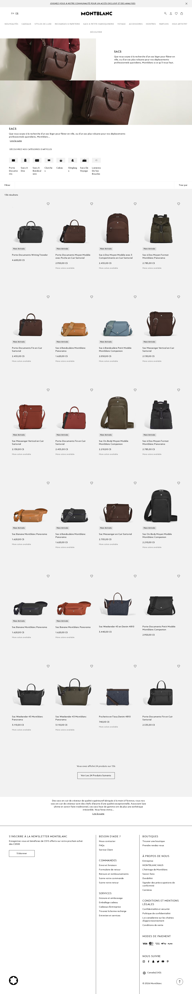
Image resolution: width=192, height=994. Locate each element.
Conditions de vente (152, 925)
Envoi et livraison (108, 865)
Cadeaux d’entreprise (110, 907)
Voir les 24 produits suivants (96, 776)
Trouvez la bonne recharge (112, 911)
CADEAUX (26, 24)
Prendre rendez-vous (153, 845)
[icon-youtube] (163, 961)
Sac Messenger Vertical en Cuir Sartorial (158, 349)
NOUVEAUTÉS (11, 24)
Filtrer (7, 185)
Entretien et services (109, 916)
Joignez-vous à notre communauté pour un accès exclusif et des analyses (92, 4)
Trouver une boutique (153, 841)
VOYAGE (121, 24)
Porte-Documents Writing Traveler (30, 255)
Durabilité (147, 878)
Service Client (106, 850)
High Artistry (179, 24)
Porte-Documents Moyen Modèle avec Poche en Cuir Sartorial (73, 256)
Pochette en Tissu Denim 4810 (115, 717)
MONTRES (151, 24)
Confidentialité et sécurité (156, 909)
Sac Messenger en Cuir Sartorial (115, 534)
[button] (171, 13)
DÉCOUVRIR (96, 32)
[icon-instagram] (143, 961)
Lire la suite (16, 141)
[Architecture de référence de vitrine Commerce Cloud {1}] (97, 13)
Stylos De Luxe (43, 24)
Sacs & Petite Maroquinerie (98, 24)
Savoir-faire (148, 874)
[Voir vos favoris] (176, 14)
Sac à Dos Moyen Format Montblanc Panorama (155, 256)
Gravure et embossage (111, 898)
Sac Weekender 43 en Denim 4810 (116, 627)
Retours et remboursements (114, 874)
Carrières (147, 890)
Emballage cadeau (108, 903)
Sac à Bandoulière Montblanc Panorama (71, 349)
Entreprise (147, 861)
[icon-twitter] (158, 961)
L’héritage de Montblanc (155, 870)
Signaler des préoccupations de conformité (158, 884)
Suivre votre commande (111, 878)
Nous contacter (107, 841)
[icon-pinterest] (167, 961)
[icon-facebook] (148, 961)
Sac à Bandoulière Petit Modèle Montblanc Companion (115, 349)
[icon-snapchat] (153, 961)
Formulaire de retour (109, 870)
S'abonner (22, 853)
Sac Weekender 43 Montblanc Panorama (27, 718)
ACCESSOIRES (136, 24)
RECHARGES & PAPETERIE (67, 24)
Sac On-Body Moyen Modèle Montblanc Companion (113, 442)
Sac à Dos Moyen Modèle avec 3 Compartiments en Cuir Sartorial (116, 256)
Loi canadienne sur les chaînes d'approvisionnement (158, 919)
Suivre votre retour (109, 883)
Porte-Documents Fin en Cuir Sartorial (27, 349)
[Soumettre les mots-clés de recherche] (165, 13)
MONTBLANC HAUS (152, 865)
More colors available (65, 268)
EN (12, 13)
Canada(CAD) (154, 973)
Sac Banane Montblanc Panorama (29, 534)
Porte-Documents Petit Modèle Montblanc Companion (158, 628)
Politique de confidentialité (156, 913)
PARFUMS (164, 24)
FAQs (101, 845)
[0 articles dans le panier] (181, 14)
